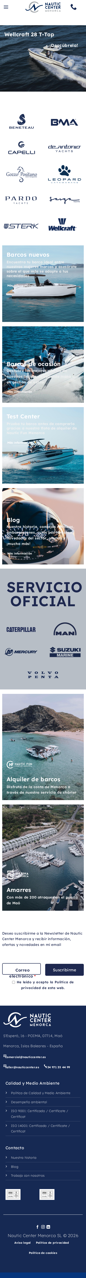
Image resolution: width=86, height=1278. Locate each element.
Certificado (36, 1111)
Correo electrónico (22, 973)
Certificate (57, 1111)
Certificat (18, 1117)
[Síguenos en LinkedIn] (48, 1227)
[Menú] (6, 7)
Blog (14, 1167)
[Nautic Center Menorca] (43, 7)
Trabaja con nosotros (28, 1176)
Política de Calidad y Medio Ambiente (41, 1093)
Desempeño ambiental (29, 1102)
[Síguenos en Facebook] (37, 1227)
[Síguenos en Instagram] (43, 1227)
